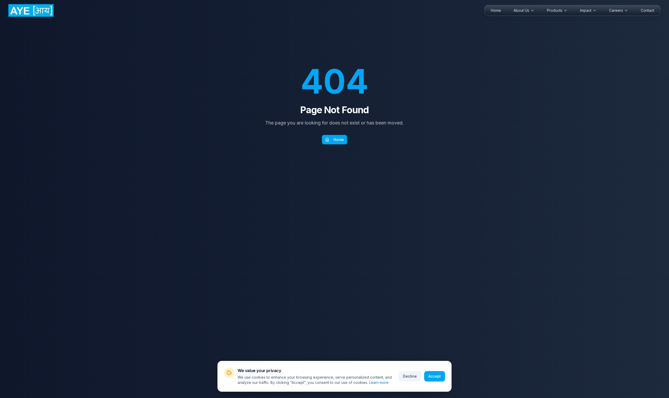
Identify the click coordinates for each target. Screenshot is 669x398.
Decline (410, 376)
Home (338, 139)
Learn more (379, 382)
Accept (434, 376)
